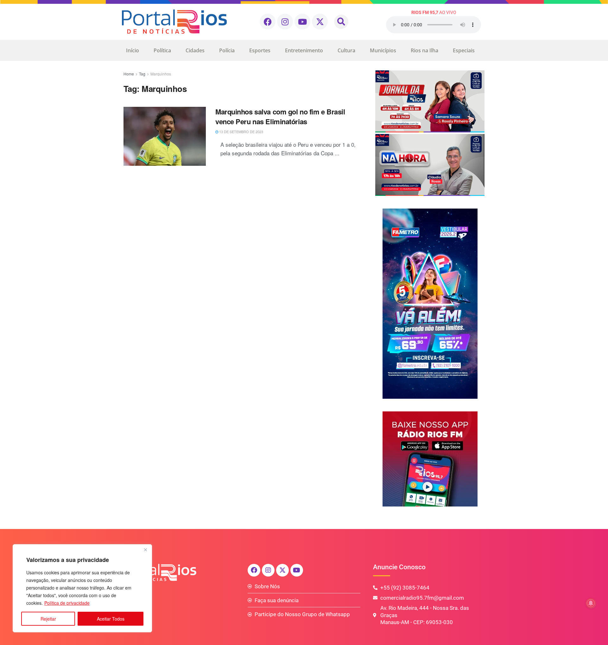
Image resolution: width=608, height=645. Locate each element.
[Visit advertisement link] (429, 133)
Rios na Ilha (424, 50)
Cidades (195, 50)
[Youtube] (302, 21)
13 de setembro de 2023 (240, 131)
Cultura (346, 50)
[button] (341, 22)
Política (162, 50)
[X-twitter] (320, 21)
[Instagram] (285, 21)
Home (129, 73)
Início (132, 50)
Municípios (383, 50)
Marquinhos (160, 73)
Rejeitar (48, 619)
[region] (82, 588)
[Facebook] (268, 21)
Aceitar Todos (110, 619)
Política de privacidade (67, 603)
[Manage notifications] (591, 603)
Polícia (227, 50)
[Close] (145, 549)
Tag (142, 73)
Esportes (259, 50)
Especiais (464, 50)
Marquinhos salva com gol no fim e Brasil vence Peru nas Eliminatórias (280, 116)
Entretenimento (304, 50)
